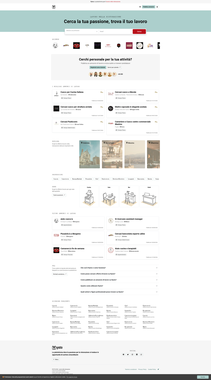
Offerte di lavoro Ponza (57, 316)
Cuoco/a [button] (55, 179)
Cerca (139, 32)
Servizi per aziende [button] (113, 67)
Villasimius (154, 143)
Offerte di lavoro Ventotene (131, 306)
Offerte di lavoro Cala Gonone (149, 306)
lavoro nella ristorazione (113, 1)
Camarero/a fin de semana (72, 248)
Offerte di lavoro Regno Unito (113, 322)
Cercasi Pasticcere (69, 122)
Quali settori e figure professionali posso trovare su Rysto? (102, 292)
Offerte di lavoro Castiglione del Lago (77, 317)
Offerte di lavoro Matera (148, 311)
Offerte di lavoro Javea (130, 327)
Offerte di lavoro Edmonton (77, 332)
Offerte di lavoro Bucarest (149, 327)
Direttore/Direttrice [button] (118, 179)
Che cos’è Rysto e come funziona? (93, 268)
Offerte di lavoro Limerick (130, 322)
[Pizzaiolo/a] (106, 74)
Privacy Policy (142, 369)
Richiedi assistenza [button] (58, 274)
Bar (129, 187)
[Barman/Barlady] (101, 74)
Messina (131, 143)
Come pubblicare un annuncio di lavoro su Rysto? (99, 280)
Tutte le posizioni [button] (58, 195)
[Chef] (110, 74)
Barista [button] (150, 179)
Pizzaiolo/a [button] (88, 179)
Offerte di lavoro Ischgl (93, 322)
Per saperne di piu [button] (71, 377)
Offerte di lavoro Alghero (75, 306)
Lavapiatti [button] (131, 179)
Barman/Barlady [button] (77, 179)
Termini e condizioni (131, 369)
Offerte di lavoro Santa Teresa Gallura (113, 317)
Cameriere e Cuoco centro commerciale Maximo (133, 123)
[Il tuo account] (157, 6)
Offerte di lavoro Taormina (94, 311)
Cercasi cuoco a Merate (125, 92)
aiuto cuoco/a (67, 219)
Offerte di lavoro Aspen (57, 322)
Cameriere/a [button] (65, 179)
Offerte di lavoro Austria (75, 327)
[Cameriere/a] (96, 74)
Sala (109, 187)
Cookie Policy (152, 369)
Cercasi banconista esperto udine (130, 234)
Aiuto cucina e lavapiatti (125, 248)
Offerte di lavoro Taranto (130, 311)
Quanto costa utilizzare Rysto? (92, 286)
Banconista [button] (140, 179)
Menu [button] (56, 359)
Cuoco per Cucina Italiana (72, 92)
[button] (140, 6)
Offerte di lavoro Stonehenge (95, 327)
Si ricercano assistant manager (129, 219)
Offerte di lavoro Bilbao (75, 322)
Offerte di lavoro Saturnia (58, 311)
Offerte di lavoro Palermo (95, 316)
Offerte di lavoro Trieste (75, 311)
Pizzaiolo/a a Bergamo (71, 234)
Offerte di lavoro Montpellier (112, 327)
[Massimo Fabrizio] (158, 369)
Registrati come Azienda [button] (98, 67)
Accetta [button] (203, 377)
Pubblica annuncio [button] (148, 7)
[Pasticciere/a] (115, 74)
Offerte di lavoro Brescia (112, 311)
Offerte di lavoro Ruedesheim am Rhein (59, 333)
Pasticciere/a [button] (105, 179)
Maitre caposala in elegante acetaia (131, 107)
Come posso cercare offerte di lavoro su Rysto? (98, 274)
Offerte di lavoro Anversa (112, 332)
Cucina (89, 187)
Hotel (149, 187)
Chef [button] (96, 179)
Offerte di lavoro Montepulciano (95, 306)
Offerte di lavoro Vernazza (112, 306)
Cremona (86, 143)
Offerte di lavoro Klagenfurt (58, 327)
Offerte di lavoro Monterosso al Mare (132, 317)
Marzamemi (109, 143)
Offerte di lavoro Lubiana (94, 332)
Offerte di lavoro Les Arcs (148, 316)
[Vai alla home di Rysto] (53, 7)
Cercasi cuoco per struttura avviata (76, 107)
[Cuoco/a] (92, 74)
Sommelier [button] (158, 179)
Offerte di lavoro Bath (149, 322)
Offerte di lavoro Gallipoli (57, 306)
